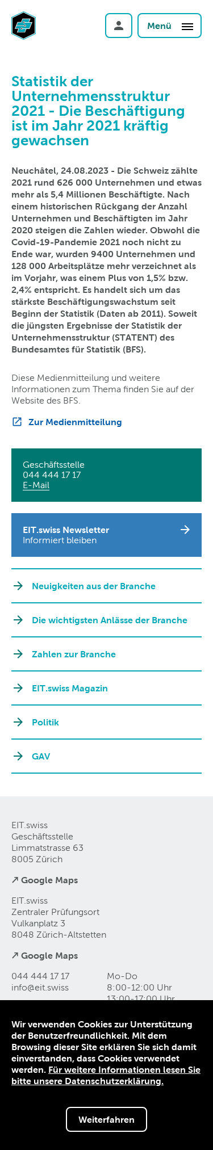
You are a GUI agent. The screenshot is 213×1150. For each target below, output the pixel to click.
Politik (45, 722)
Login (118, 25)
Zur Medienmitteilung (75, 422)
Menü (160, 25)
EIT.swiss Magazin (70, 688)
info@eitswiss (40, 987)
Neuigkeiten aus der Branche (94, 586)
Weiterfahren (106, 1119)
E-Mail (36, 485)
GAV (41, 756)
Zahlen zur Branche (74, 654)
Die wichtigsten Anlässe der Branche (109, 620)
